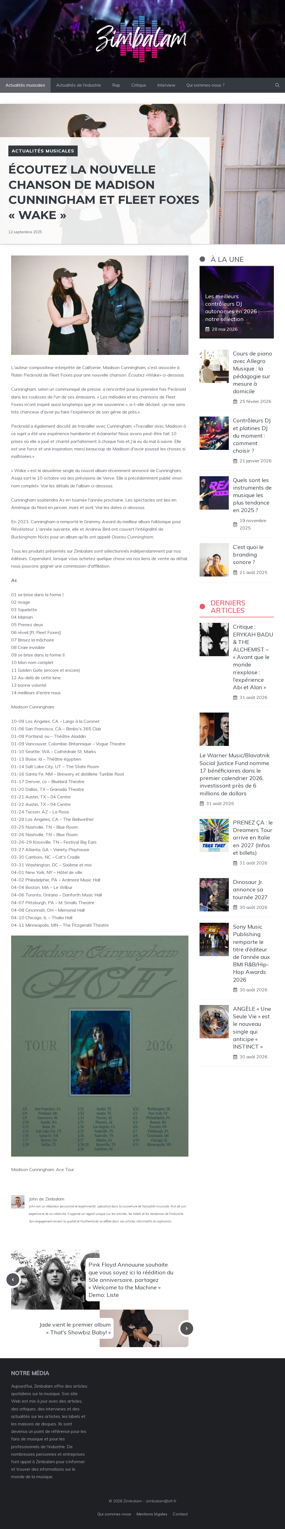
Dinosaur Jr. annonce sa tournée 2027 (250, 889)
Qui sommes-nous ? (205, 85)
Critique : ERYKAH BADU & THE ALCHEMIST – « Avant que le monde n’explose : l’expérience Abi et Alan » (253, 657)
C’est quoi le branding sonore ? (248, 554)
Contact (180, 1514)
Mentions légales (152, 1514)
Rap (116, 85)
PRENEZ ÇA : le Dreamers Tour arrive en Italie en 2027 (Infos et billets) (253, 837)
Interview (166, 85)
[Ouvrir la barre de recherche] (277, 85)
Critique (138, 85)
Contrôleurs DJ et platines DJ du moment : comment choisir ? (252, 435)
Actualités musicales (25, 85)
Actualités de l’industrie (78, 85)
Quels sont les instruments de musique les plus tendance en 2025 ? (252, 495)
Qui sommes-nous (114, 1514)
